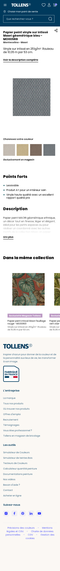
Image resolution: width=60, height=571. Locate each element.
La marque (9, 398)
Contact (8, 490)
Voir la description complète (20, 59)
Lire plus (8, 237)
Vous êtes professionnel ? (17, 430)
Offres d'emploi (12, 414)
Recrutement (10, 419)
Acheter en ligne (12, 495)
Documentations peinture (17, 474)
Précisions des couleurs (21, 527)
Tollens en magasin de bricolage (21, 435)
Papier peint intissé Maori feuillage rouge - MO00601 (27, 322)
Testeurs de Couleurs (15, 463)
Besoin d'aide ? (11, 484)
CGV (31, 534)
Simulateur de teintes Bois (17, 457)
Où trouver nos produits (16, 408)
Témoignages (11, 425)
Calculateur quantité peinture (20, 468)
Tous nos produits (13, 403)
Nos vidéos (9, 479)
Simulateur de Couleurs (16, 452)
